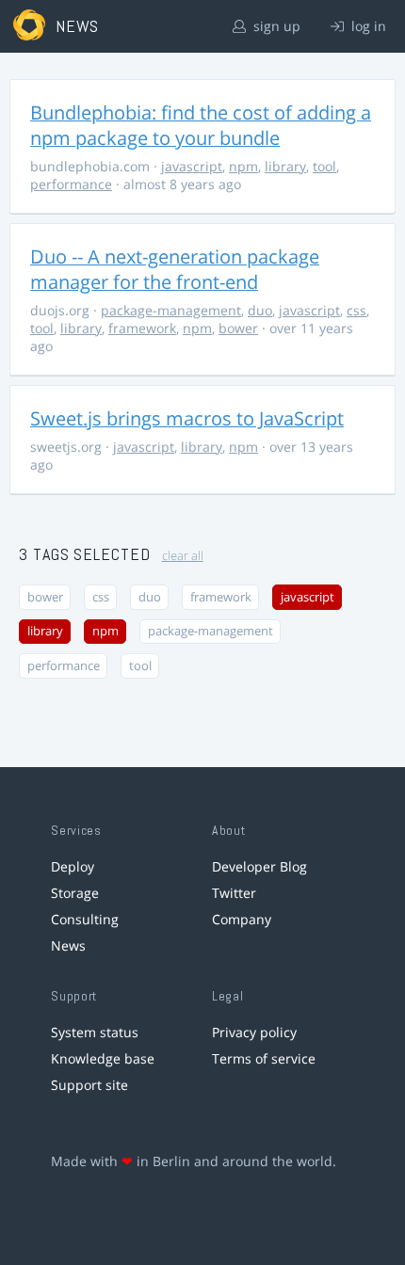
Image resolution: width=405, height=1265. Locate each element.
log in (367, 26)
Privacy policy (254, 1032)
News (68, 945)
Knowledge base (102, 1058)
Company (241, 919)
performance (71, 184)
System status (94, 1032)
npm (243, 166)
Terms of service (264, 1058)
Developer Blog (259, 866)
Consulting (85, 919)
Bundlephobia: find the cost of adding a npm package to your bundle (200, 125)
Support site (89, 1085)
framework (142, 328)
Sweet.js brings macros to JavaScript (187, 418)
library (285, 166)
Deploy (72, 866)
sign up (275, 26)
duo (260, 310)
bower (238, 328)
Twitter (234, 893)
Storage (75, 893)
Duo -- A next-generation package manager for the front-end (174, 269)
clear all (182, 556)
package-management (171, 310)
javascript (191, 166)
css (356, 310)
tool (324, 166)
